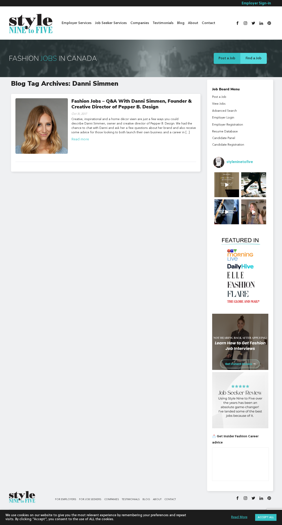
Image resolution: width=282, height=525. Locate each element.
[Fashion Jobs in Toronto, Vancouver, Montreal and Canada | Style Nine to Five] (31, 22)
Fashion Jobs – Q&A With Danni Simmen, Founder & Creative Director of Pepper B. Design (131, 104)
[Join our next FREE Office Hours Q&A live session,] (226, 184)
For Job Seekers (90, 499)
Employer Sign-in (256, 3)
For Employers (65, 499)
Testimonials (163, 23)
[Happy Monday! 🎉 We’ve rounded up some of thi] (253, 184)
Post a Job (227, 58)
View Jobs (219, 103)
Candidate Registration (228, 144)
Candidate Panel (223, 138)
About (193, 23)
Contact (208, 23)
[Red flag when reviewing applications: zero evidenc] (253, 211)
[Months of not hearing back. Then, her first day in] (226, 211)
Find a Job (254, 58)
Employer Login (223, 117)
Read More (239, 517)
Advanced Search (224, 110)
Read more (80, 139)
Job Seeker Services (111, 23)
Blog (180, 23)
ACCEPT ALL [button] (266, 517)
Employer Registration (227, 124)
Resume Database (225, 131)
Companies (139, 23)
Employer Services (77, 23)
